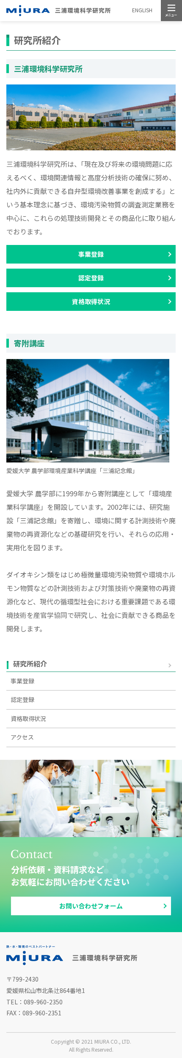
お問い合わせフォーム (91, 905)
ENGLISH (142, 10)
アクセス (22, 737)
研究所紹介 (30, 664)
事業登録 (91, 254)
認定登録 (91, 277)
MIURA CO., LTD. (112, 1041)
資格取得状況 (91, 301)
